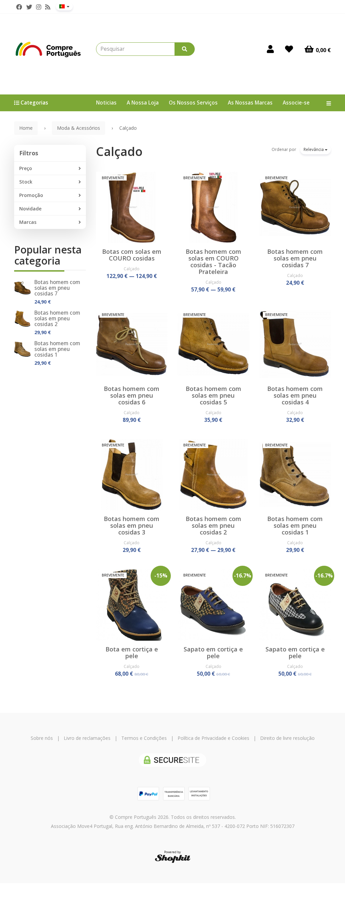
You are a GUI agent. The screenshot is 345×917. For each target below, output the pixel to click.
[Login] (270, 49)
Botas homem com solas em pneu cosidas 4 (295, 395)
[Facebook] (19, 7)
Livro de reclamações (87, 738)
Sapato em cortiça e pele (213, 652)
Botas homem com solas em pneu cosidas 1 (57, 349)
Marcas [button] (27, 222)
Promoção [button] (31, 195)
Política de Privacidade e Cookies (213, 738)
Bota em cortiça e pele (131, 652)
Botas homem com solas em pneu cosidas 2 (57, 318)
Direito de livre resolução (287, 738)
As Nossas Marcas (250, 102)
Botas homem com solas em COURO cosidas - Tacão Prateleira (213, 261)
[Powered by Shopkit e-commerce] (172, 858)
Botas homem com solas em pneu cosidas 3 (131, 525)
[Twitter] (29, 7)
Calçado (119, 151)
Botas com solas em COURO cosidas (131, 254)
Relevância (314, 149)
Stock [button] (25, 181)
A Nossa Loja (143, 102)
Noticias (106, 102)
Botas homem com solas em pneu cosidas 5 (213, 395)
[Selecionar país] (64, 6)
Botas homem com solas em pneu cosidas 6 (131, 395)
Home (26, 128)
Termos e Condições (144, 738)
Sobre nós (42, 738)
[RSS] (47, 7)
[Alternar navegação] (326, 102)
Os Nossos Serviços (193, 102)
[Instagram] (38, 7)
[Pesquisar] (185, 49)
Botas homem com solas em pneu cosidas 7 (57, 288)
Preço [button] (25, 168)
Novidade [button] (30, 208)
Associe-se (296, 102)
